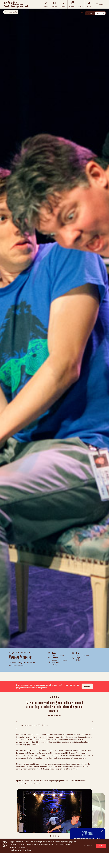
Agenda (87, 686)
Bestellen (100, 13)
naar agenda (12, 12)
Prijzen (89, 13)
